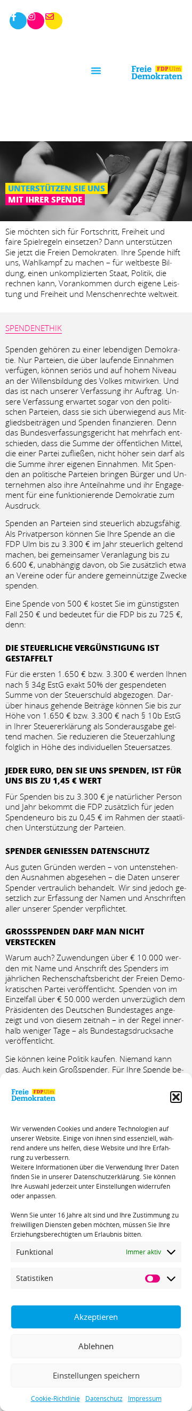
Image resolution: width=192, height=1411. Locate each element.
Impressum (145, 1398)
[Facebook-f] (18, 20)
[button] (176, 1097)
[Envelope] (53, 20)
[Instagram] (35, 20)
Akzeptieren (96, 1316)
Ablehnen (96, 1346)
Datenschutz (104, 1398)
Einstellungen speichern (96, 1375)
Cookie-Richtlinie (55, 1398)
